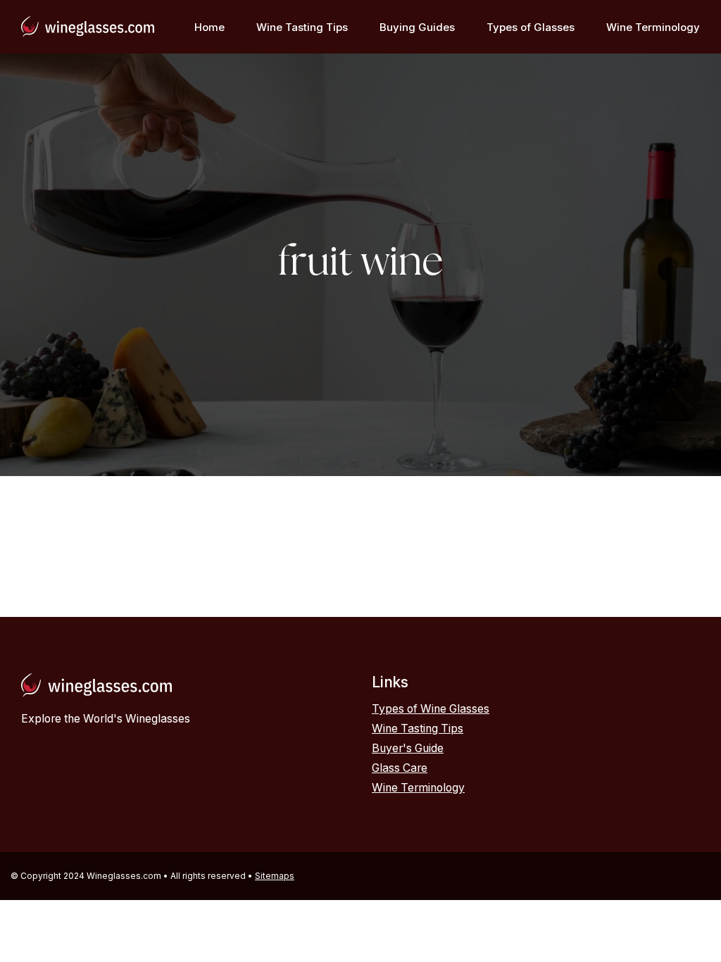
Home (209, 27)
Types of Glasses (531, 27)
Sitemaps (274, 875)
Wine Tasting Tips (302, 27)
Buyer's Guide (408, 748)
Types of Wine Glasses (430, 709)
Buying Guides (417, 27)
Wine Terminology (653, 27)
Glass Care (399, 768)
